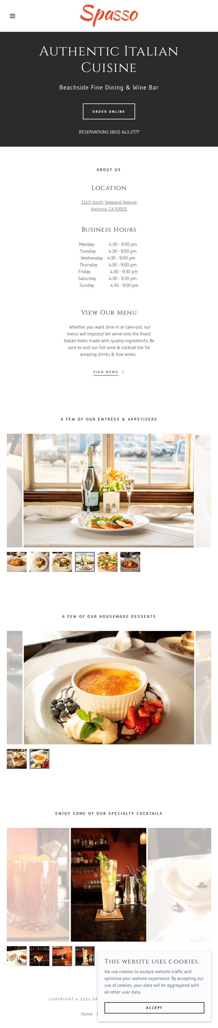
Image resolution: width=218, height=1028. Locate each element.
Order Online (109, 111)
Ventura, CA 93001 (109, 209)
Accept (154, 1008)
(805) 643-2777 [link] (124, 132)
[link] (109, 16)
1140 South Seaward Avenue (109, 202)
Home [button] (87, 1014)
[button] (11, 16)
